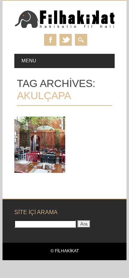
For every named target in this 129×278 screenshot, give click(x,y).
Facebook (50, 40)
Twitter (65, 40)
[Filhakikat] (64, 27)
